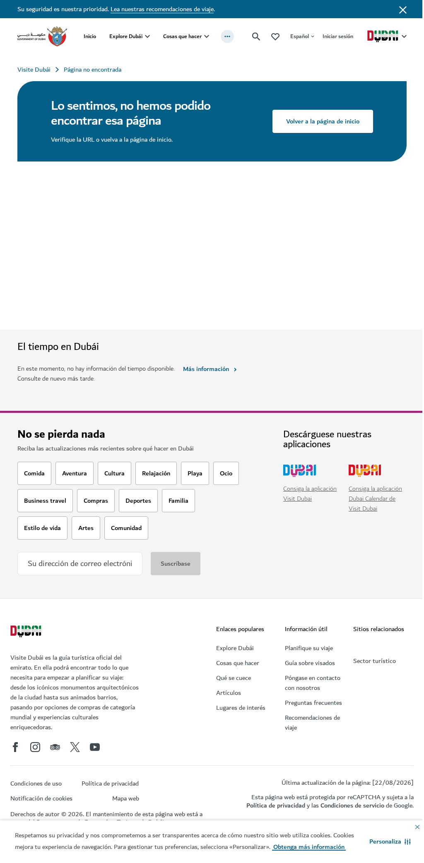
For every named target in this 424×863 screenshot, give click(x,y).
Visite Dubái (34, 70)
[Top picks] (275, 36)
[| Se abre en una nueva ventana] (35, 747)
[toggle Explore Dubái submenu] (147, 36)
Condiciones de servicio (352, 805)
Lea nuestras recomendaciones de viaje (162, 9)
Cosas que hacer (182, 36)
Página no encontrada (92, 70)
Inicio (90, 36)
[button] (390, 841)
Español (299, 36)
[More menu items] (227, 36)
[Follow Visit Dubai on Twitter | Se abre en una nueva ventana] (75, 747)
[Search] (256, 36)
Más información (206, 369)
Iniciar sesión (338, 36)
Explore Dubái (125, 36)
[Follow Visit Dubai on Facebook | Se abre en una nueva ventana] (15, 747)
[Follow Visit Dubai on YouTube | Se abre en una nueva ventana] (95, 747)
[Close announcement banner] (403, 9)
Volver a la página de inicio (322, 121)
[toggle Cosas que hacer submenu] (206, 36)
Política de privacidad (275, 805)
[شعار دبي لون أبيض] (26, 632)
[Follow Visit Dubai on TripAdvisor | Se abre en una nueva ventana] (55, 747)
